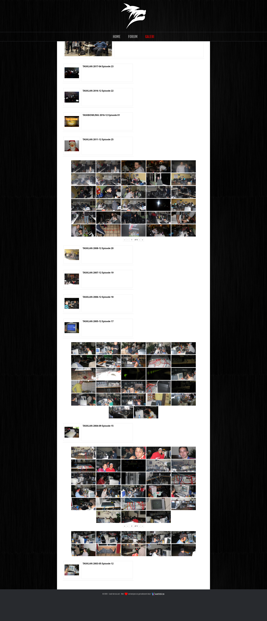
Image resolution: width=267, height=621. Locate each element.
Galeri (149, 37)
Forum (133, 37)
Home (116, 37)
